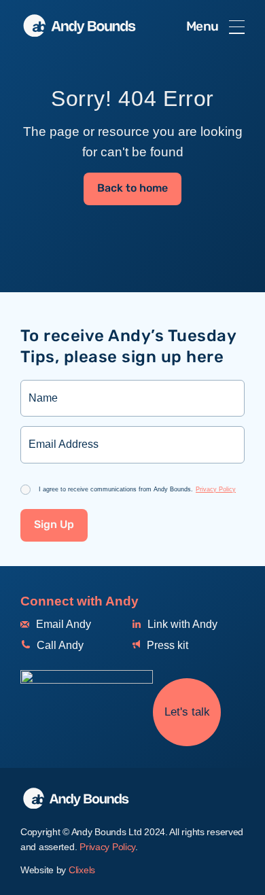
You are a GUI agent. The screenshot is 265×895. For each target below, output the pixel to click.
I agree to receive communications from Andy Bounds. (137, 489)
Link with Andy (181, 624)
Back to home (132, 188)
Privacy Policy (216, 489)
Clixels (82, 869)
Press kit (166, 645)
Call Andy (59, 645)
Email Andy (62, 624)
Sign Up (54, 524)
